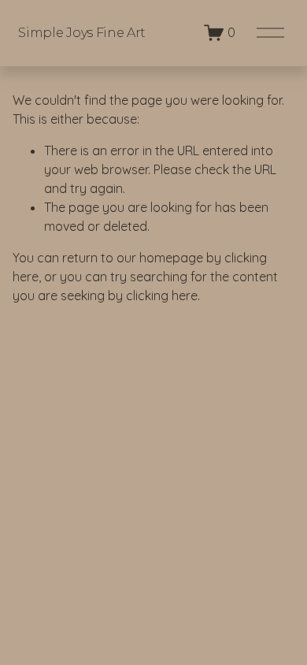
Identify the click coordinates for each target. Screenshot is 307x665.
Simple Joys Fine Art (82, 32)
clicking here (162, 295)
